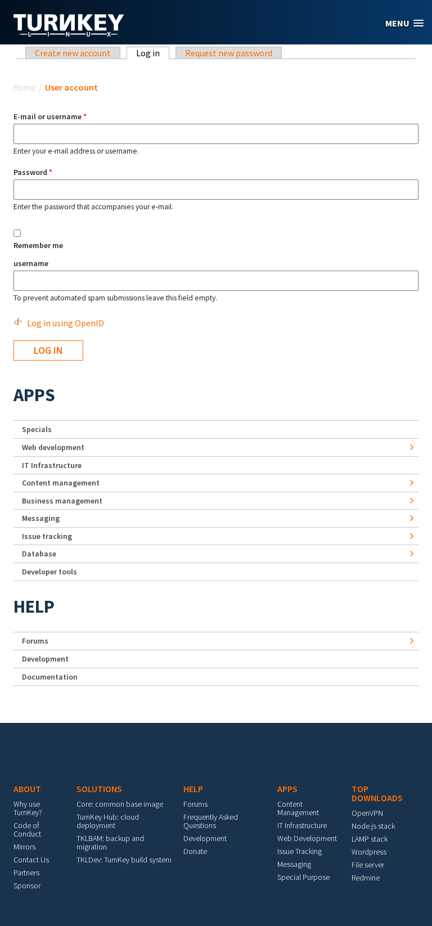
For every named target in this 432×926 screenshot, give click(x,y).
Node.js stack (373, 826)
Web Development (307, 838)
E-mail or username (50, 116)
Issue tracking (47, 536)
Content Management (298, 808)
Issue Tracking (299, 851)
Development (45, 659)
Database (39, 554)
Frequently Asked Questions (210, 821)
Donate (195, 851)
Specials (37, 429)
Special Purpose (303, 877)
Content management (61, 483)
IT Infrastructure (52, 465)
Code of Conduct (27, 829)
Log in (152, 53)
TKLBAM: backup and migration (110, 842)
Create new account (73, 53)
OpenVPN (367, 813)
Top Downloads (377, 793)
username (31, 263)
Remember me (38, 245)
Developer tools (49, 572)
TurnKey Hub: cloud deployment (107, 821)
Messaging (41, 518)
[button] (404, 23)
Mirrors (24, 847)
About (27, 788)
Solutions (99, 788)
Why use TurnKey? (28, 808)
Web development (53, 447)
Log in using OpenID (65, 323)
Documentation (50, 677)
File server (368, 865)
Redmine (366, 878)
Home (25, 87)
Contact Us (31, 860)
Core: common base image (119, 804)
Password (33, 172)
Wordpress (369, 852)
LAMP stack (370, 839)
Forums (35, 641)
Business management (62, 501)
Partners (26, 872)
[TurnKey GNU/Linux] (69, 33)
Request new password (228, 53)
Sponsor (27, 885)
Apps (34, 395)
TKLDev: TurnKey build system (124, 860)
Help (34, 606)
